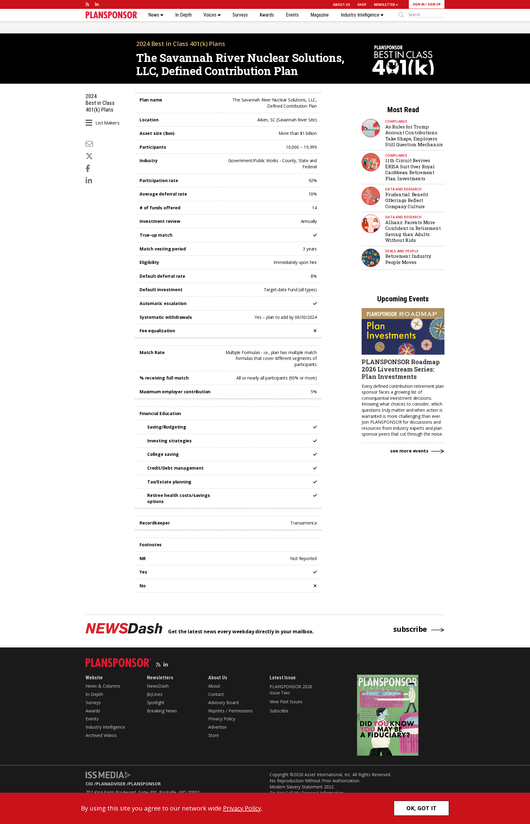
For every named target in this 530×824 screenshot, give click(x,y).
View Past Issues (286, 701)
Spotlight (155, 702)
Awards (266, 15)
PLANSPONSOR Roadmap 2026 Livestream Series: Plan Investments (401, 369)
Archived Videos (101, 735)
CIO (89, 784)
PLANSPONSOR (145, 784)
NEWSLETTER (385, 4)
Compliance (396, 121)
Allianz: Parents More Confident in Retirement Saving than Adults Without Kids (412, 231)
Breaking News (162, 711)
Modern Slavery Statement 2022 (302, 787)
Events (292, 15)
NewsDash (158, 686)
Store (213, 735)
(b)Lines (155, 694)
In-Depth (183, 15)
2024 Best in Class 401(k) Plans (180, 44)
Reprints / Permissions (230, 711)
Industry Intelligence (361, 15)
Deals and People (401, 251)
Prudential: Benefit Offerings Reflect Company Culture (406, 200)
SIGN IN (418, 4)
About (214, 686)
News (154, 15)
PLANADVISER (110, 784)
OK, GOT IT (421, 808)
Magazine (319, 15)
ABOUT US (341, 4)
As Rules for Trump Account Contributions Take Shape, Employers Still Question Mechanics (414, 136)
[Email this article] (89, 144)
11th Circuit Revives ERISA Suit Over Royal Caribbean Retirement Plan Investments (410, 169)
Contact (216, 694)
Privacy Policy (221, 719)
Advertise (217, 727)
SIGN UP (434, 4)
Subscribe (279, 711)
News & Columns (103, 686)
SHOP (362, 4)
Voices (210, 15)
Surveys (240, 15)
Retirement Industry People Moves (408, 259)
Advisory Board (223, 702)
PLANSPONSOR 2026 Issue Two (291, 690)
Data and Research (403, 189)
